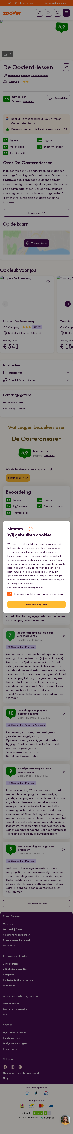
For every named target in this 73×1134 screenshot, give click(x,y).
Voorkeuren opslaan (37, 604)
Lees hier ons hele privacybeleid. (25, 587)
